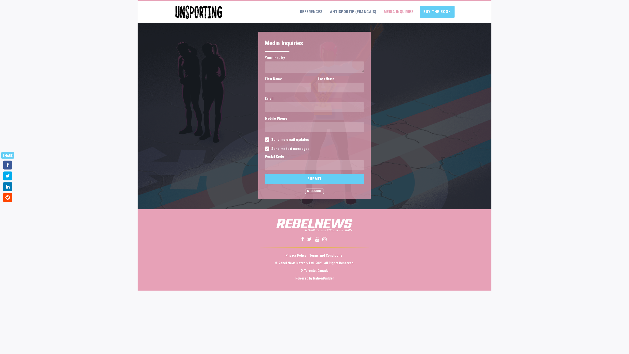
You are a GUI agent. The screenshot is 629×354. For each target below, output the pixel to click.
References (311, 11)
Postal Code (274, 157)
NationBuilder (323, 278)
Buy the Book (437, 11)
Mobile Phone (276, 118)
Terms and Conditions (325, 255)
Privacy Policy (296, 255)
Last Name (326, 79)
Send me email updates (290, 140)
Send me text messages (290, 149)
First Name (273, 79)
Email (269, 99)
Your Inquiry (275, 58)
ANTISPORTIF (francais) (353, 11)
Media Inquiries (399, 11)
